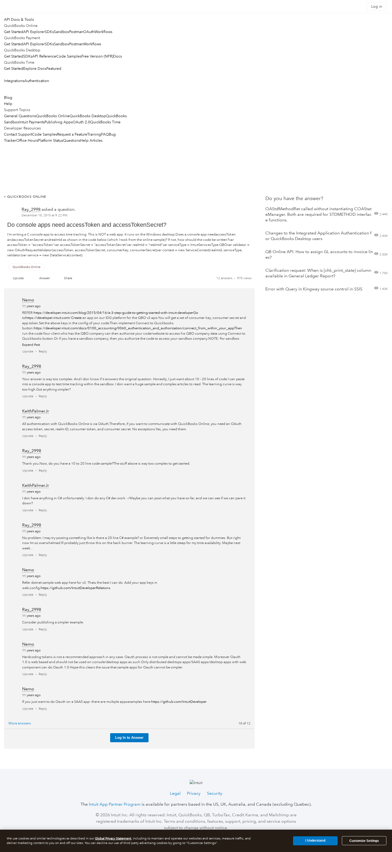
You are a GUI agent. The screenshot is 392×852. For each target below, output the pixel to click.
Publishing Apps (59, 122)
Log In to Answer (129, 738)
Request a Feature (72, 134)
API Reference (44, 56)
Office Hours (27, 140)
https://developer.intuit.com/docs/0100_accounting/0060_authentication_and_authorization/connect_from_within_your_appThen (138, 328)
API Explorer (34, 31)
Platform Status (50, 140)
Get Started (13, 31)
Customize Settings (364, 841)
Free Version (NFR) (97, 56)
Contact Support (18, 134)
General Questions (20, 115)
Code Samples (68, 56)
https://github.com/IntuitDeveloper (179, 702)
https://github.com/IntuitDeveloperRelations (75, 588)
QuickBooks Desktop (88, 115)
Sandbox (61, 31)
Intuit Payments (32, 122)
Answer (44, 278)
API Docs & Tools (19, 19)
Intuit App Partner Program (115, 804)
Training (94, 134)
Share (68, 278)
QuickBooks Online (53, 115)
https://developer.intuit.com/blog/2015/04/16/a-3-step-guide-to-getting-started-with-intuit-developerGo (116, 313)
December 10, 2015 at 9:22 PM (44, 215)
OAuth (88, 31)
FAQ (105, 134)
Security (214, 793)
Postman (76, 31)
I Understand (315, 840)
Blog (8, 97)
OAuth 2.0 (81, 122)
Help (8, 103)
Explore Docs (34, 68)
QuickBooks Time (105, 122)
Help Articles (91, 140)
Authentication (36, 80)
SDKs (49, 31)
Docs (117, 56)
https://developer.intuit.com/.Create (53, 318)
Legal (175, 793)
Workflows (103, 31)
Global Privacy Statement (113, 839)
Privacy (194, 793)
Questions (71, 140)
